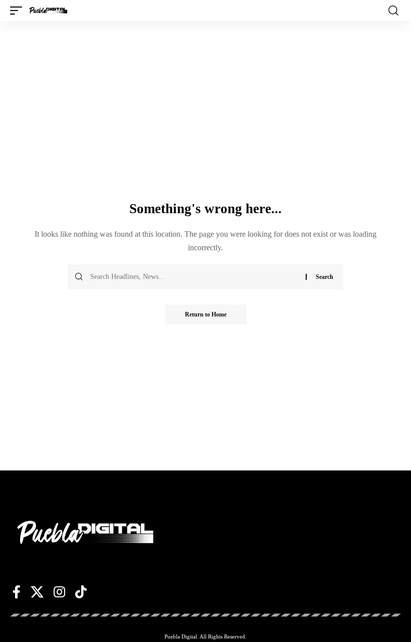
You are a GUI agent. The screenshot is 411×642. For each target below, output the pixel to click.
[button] (18, 10)
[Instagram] (59, 592)
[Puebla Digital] (48, 10)
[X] (37, 592)
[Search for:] (194, 276)
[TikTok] (81, 592)
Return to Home (206, 314)
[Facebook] (16, 592)
